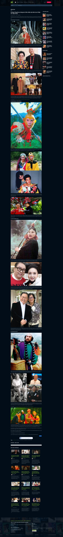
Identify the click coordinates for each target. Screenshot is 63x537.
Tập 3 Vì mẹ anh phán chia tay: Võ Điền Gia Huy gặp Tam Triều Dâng (49, 58)
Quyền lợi (12, 520)
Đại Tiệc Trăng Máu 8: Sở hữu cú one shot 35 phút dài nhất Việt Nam (49, 67)
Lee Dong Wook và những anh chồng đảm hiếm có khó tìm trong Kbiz (35, 473)
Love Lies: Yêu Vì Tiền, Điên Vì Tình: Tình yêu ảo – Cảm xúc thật (15, 472)
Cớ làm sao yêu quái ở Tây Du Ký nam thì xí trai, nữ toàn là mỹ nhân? (49, 42)
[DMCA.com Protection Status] (34, 530)
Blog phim (29, 2)
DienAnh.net (27, 434)
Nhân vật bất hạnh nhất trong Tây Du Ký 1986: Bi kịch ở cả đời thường (49, 33)
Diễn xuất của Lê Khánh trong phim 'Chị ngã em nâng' (15, 456)
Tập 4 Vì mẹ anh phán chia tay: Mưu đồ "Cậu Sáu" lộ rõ (49, 54)
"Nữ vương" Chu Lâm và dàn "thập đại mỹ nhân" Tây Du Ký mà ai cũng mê (49, 28)
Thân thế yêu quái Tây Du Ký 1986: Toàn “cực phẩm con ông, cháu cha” (49, 46)
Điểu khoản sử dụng (19, 520)
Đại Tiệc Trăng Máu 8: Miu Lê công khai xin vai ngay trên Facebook (49, 63)
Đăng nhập (49, 2)
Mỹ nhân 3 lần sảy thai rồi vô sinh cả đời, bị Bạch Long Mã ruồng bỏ (49, 15)
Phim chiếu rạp (26, 2)
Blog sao (33, 2)
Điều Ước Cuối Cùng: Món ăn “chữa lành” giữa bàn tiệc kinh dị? (36, 456)
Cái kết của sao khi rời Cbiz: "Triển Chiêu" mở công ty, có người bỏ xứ (36, 488)
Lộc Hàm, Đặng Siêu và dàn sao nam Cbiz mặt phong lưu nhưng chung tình (15, 505)
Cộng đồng (18, 2)
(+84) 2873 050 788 (13, 532)
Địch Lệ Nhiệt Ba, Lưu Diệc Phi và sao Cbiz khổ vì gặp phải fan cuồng (36, 504)
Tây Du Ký (14, 440)
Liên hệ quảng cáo (27, 520)
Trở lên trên (47, 536)
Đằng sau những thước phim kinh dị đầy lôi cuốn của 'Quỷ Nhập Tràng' (26, 472)
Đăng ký (45, 2)
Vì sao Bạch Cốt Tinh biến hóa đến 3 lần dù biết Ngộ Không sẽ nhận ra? (49, 19)
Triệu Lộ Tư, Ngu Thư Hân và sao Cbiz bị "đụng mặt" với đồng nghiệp (26, 504)
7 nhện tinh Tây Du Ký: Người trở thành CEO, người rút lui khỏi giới (49, 24)
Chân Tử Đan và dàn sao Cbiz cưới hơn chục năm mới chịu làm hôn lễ (15, 488)
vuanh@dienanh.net (13, 531)
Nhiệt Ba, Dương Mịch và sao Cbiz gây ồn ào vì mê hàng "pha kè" (26, 488)
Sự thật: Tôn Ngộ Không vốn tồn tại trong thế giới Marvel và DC (49, 37)
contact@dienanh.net (34, 526)
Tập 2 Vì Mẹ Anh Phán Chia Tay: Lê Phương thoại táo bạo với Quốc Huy (49, 72)
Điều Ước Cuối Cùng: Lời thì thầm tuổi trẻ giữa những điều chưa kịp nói (26, 456)
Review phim (21, 2)
